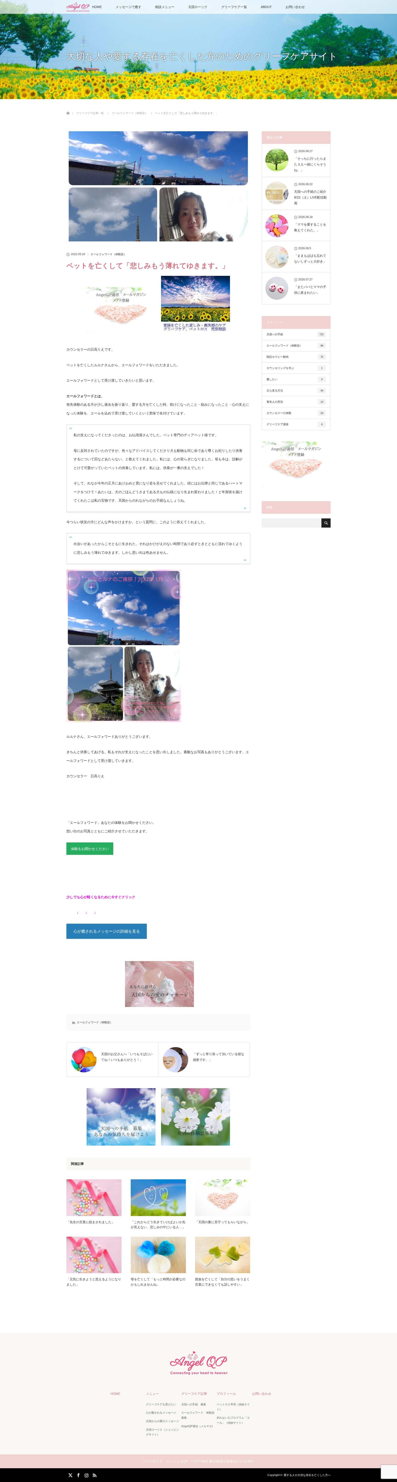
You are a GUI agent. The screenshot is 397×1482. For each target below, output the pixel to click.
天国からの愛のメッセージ (162, 1421)
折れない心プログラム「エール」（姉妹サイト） (233, 1420)
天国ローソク (197, 7)
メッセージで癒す (128, 7)
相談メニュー (164, 7)
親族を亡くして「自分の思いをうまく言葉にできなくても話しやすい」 (222, 1281)
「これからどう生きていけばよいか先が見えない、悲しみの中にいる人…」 (158, 1224)
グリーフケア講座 (295, 424)
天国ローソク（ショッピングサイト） (162, 1432)
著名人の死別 (295, 401)
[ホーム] (67, 107)
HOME (97, 7)
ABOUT (266, 7)
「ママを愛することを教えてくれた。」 (310, 227)
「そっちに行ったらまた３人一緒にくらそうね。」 (310, 164)
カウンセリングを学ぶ (295, 368)
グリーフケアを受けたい (161, 1404)
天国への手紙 (295, 334)
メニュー (152, 1393)
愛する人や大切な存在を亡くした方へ (307, 1475)
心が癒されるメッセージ (161, 1412)
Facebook (77, 1474)
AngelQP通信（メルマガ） (198, 1426)
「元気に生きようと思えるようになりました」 (93, 1281)
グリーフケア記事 (194, 1393)
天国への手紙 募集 (193, 1404)
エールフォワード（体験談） (108, 254)
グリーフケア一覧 (234, 7)
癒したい (295, 379)
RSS (94, 1474)
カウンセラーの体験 (295, 413)
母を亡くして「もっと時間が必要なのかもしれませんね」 (158, 1281)
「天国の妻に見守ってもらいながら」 (222, 1222)
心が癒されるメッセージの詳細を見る (107, 931)
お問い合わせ (295, 7)
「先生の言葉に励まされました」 (90, 1222)
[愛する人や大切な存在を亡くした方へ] (198, 1372)
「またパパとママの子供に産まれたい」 (310, 289)
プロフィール (226, 1393)
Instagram (85, 1474)
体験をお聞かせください (90, 849)
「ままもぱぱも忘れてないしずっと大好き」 (310, 258)
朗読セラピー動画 (295, 356)
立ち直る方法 (295, 390)
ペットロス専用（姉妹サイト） (233, 1407)
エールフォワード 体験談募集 (197, 1415)
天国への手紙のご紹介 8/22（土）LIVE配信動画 (310, 197)
